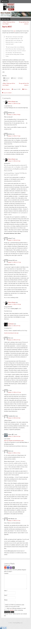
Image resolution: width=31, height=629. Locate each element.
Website (5, 600)
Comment (6, 573)
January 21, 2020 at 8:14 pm (14, 240)
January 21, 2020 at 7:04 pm (14, 114)
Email (6, 595)
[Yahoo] (11, 567)
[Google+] (5, 567)
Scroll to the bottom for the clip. (11, 333)
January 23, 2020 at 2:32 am (14, 520)
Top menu (5, 1)
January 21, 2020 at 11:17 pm (14, 262)
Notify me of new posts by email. (12, 606)
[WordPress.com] (13, 567)
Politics (25, 89)
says (14, 31)
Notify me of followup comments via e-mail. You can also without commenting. (15, 609)
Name (5, 590)
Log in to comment (8, 92)
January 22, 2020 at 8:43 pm (14, 418)
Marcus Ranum (11, 101)
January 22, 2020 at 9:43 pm (14, 436)
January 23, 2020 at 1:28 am (14, 453)
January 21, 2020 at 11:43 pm (14, 304)
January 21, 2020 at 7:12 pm (14, 136)
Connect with (7, 565)
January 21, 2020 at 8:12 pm (14, 161)
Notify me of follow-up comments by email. (14, 604)
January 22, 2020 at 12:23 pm (14, 392)
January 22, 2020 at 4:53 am (14, 325)
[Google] (8, 567)
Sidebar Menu (6, 19)
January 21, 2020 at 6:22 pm (14, 103)
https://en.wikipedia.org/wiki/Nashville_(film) (14, 440)
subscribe (12, 610)
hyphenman (11, 323)
